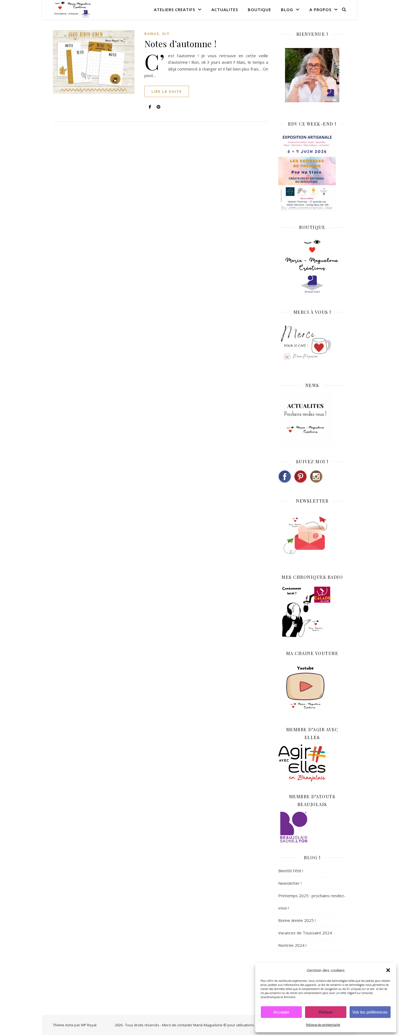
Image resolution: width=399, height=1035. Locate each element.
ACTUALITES (224, 9)
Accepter (281, 1012)
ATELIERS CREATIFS (174, 9)
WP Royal (88, 1025)
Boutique (259, 9)
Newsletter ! (290, 883)
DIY (166, 33)
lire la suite (166, 91)
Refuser (326, 1012)
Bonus (151, 33)
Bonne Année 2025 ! (297, 920)
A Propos (320, 9)
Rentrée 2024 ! (292, 945)
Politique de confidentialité (323, 1025)
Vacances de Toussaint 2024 (305, 932)
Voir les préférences (370, 1012)
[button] (388, 970)
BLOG (287, 9)
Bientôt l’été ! (290, 870)
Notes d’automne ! (180, 43)
